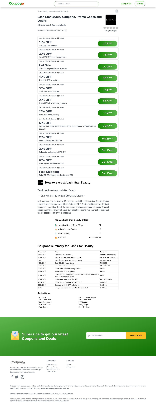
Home (40, 11)
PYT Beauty (83, 302)
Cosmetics (52, 11)
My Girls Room (44, 305)
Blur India (42, 297)
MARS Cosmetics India (87, 297)
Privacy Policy (52, 367)
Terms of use (52, 372)
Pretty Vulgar (83, 305)
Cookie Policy (52, 364)
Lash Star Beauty (59, 30)
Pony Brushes (83, 307)
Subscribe (136, 335)
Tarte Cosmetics (45, 300)
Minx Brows (43, 307)
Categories (126, 4)
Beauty (45, 11)
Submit (140, 4)
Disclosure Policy (53, 369)
